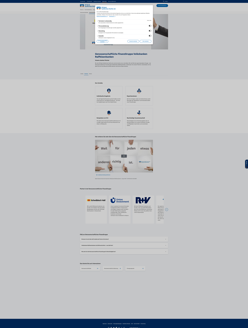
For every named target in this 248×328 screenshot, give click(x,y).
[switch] (150, 26)
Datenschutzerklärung (102, 16)
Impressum (111, 16)
